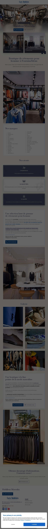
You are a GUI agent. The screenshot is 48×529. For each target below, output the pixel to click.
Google (22, 520)
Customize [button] (13, 524)
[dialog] (24, 520)
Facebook (27, 520)
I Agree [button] (34, 524)
